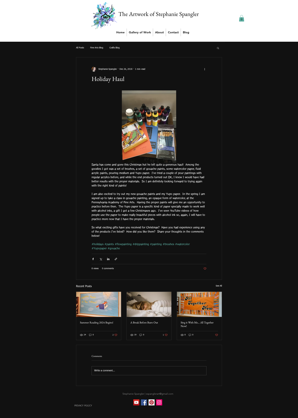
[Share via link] (115, 259)
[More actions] (204, 69)
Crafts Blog (114, 48)
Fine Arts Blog (96, 48)
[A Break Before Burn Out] (149, 304)
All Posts (80, 48)
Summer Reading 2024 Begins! (96, 322)
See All (219, 286)
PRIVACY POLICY (83, 406)
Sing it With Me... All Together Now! (197, 324)
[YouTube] (136, 402)
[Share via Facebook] (93, 259)
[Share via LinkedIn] (108, 259)
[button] (241, 18)
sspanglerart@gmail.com (159, 393)
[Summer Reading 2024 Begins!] (98, 304)
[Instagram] (159, 402)
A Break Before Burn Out (144, 322)
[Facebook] (144, 402)
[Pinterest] (152, 402)
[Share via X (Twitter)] (100, 259)
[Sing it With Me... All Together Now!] (199, 304)
